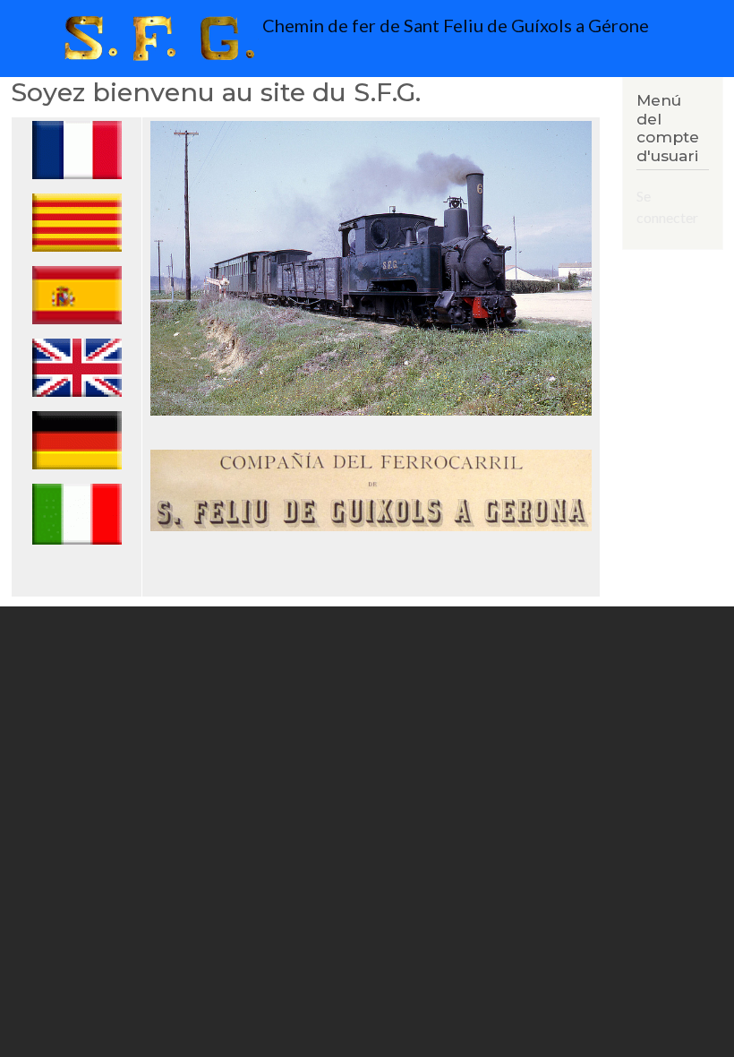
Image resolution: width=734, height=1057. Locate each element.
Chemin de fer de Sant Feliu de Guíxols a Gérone (454, 25)
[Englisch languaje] (77, 366)
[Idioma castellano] (77, 294)
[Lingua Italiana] (77, 512)
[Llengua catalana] (77, 221)
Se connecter (667, 206)
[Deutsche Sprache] (77, 439)
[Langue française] (77, 149)
